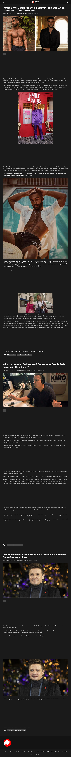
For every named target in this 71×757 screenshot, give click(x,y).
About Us (23, 751)
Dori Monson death (18, 545)
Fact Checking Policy (45, 751)
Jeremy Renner (10, 730)
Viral (32, 370)
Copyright (18, 751)
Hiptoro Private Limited (37, 754)
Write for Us (29, 751)
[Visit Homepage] (35, 2)
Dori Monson (10, 545)
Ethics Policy (36, 751)
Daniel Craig (13, 354)
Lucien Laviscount (27, 354)
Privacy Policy (65, 751)
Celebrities (19, 13)
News (26, 13)
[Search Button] (67, 2)
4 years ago (12, 13)
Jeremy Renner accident (20, 730)
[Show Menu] (3, 2)
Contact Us (6, 751)
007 (8, 354)
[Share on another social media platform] (4, 54)
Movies (22, 13)
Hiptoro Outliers (24, 370)
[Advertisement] (35, 67)
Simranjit (6, 13)
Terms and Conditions (55, 751)
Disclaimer (12, 751)
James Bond (19, 354)
